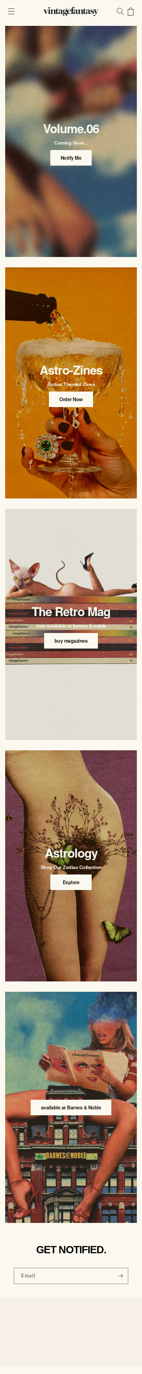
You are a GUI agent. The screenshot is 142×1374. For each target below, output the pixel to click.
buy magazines (71, 640)
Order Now (71, 399)
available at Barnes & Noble (71, 1107)
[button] (11, 11)
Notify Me (71, 157)
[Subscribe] (120, 1276)
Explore (71, 882)
